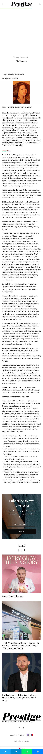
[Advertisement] (21, 31)
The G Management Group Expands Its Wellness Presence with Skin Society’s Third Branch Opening (20, 646)
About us (13, 735)
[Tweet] (5, 751)
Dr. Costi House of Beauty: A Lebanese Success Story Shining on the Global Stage (20, 698)
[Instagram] (23, 728)
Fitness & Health (24, 57)
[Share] (16, 751)
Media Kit (21, 735)
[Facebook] (19, 728)
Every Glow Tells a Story (13, 596)
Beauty (17, 57)
